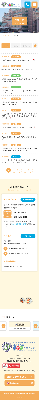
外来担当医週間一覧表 (18, 224)
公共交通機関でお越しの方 (18, 248)
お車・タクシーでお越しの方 (18, 253)
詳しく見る (28, 236)
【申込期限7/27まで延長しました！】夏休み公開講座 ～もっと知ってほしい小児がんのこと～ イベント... (20, 116)
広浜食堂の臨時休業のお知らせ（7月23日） (17, 127)
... (25, 170)
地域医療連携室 (28, 200)
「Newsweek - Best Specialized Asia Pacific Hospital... (20, 92)
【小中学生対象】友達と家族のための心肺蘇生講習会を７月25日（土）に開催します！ (20, 161)
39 (31, 170)
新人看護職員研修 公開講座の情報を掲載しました (20, 138)
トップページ (6, 36)
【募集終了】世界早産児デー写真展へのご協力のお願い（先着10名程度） (20, 103)
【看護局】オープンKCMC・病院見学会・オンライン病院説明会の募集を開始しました (20, 149)
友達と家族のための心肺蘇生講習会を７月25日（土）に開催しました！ (20, 80)
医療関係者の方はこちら (16, 376)
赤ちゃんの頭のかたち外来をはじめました (17, 70)
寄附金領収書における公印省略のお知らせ (17, 60)
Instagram (15, 383)
